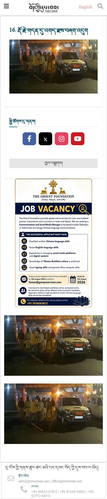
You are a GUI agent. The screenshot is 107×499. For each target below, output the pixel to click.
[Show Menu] (6, 8)
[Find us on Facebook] (29, 139)
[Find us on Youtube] (77, 139)
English (85, 7)
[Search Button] (100, 8)
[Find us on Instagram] (61, 139)
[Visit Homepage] (43, 8)
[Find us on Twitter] (45, 139)
